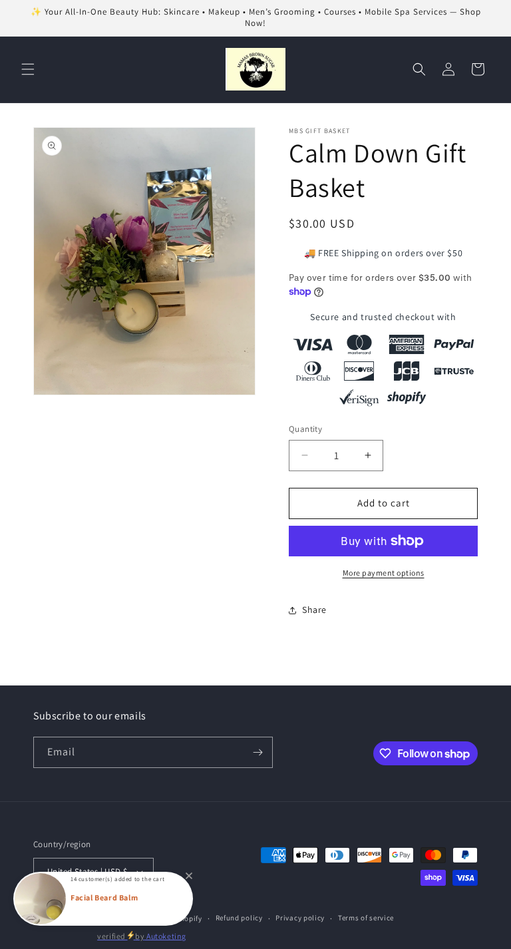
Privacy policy (300, 917)
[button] (28, 69)
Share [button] (314, 610)
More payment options (384, 573)
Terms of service (366, 917)
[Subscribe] (257, 752)
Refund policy (239, 917)
